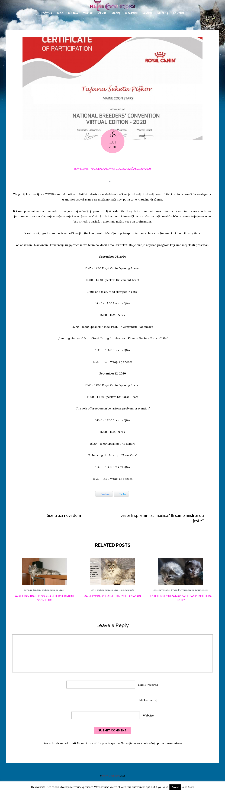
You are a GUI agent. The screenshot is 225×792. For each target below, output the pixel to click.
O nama (73, 13)
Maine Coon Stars (111, 775)
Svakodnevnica (49, 590)
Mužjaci (88, 13)
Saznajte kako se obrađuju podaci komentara (151, 743)
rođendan (35, 590)
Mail (148, 700)
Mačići (115, 13)
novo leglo (164, 590)
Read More (187, 786)
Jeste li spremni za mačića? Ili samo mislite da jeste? (162, 518)
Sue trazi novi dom (64, 515)
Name (148, 684)
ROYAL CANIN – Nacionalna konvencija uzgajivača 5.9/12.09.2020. (112, 168)
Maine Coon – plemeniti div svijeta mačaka (112, 596)
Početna (46, 13)
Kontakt (178, 13)
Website (148, 715)
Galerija (162, 13)
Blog (60, 13)
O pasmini (131, 13)
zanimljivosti (127, 590)
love (26, 590)
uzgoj (61, 590)
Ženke (102, 13)
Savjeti (147, 13)
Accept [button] (175, 787)
